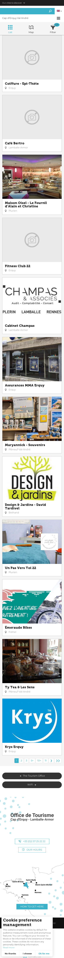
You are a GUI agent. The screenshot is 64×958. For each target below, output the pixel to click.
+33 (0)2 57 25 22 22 (34, 841)
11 (46, 760)
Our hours (34, 849)
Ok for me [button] (44, 953)
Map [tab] (31, 32)
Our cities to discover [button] (12, 3)
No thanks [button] (10, 953)
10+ (39, 760)
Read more (8, 947)
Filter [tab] (53, 32)
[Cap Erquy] (32, 817)
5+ (32, 760)
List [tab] (10, 32)
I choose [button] (27, 953)
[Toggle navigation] (59, 18)
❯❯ (58, 760)
